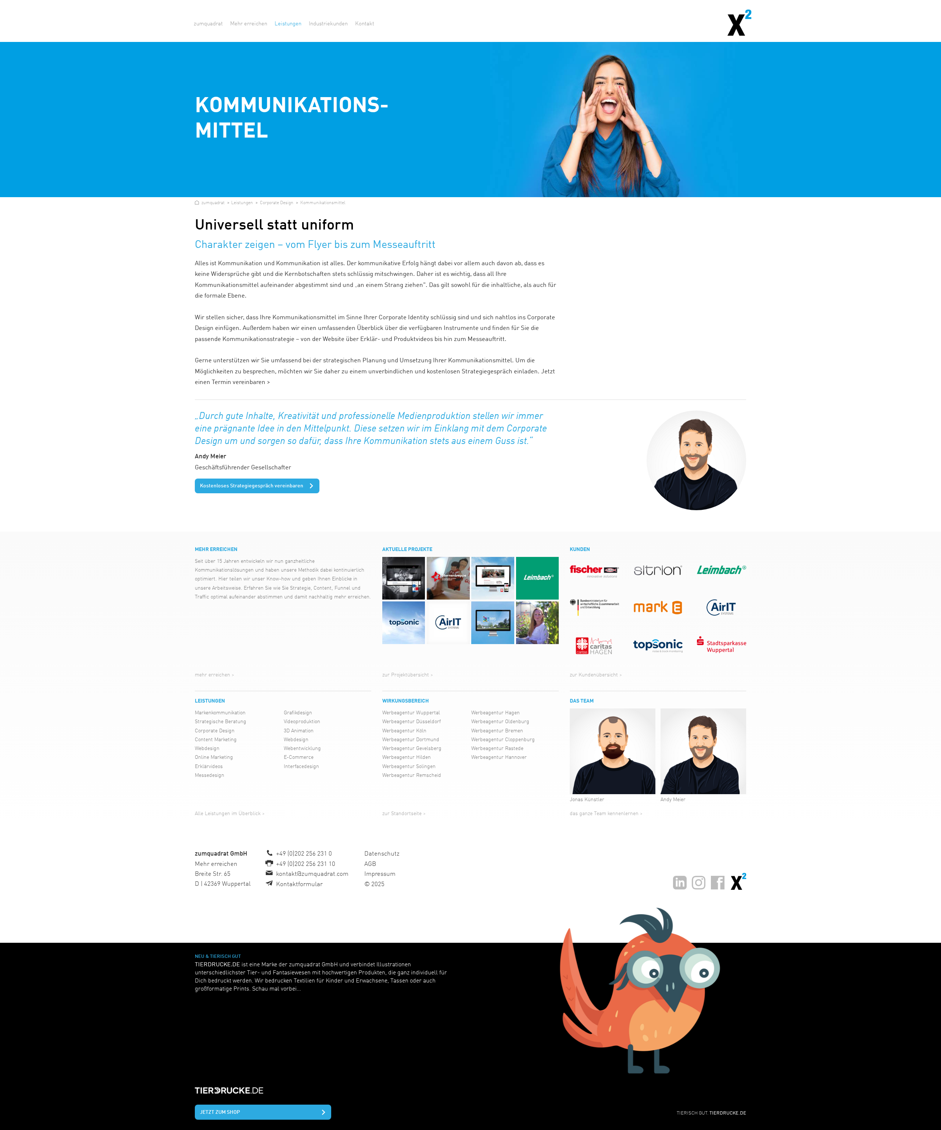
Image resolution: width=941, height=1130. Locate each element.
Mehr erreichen (216, 549)
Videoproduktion (302, 721)
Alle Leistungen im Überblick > (230, 813)
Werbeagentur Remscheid (411, 775)
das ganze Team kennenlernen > (606, 813)
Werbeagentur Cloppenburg (503, 739)
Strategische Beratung (220, 721)
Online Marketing (214, 757)
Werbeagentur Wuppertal (411, 712)
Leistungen (210, 701)
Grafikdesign (298, 712)
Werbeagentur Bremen (497, 730)
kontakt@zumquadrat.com (312, 874)
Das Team (582, 701)
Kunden (580, 549)
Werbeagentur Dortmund (410, 739)
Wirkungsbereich (405, 701)
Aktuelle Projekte (407, 549)
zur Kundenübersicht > (596, 675)
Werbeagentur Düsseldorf (411, 721)
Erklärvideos (209, 766)
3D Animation (299, 730)
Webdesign (207, 748)
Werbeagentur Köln (404, 730)
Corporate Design (215, 730)
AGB (370, 864)
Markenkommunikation (220, 712)
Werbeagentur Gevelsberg (411, 748)
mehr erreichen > (214, 675)
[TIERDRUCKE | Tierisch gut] (610, 990)
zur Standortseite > (404, 813)
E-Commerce (299, 757)
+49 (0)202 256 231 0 (304, 854)
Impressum (380, 874)
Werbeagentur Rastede (497, 748)
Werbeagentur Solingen (409, 766)
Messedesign (209, 775)
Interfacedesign (301, 766)
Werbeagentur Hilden (406, 757)
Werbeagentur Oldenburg (500, 721)
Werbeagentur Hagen (495, 712)
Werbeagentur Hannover (499, 757)
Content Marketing (216, 739)
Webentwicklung (302, 748)
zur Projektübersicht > (407, 675)
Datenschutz (382, 854)
